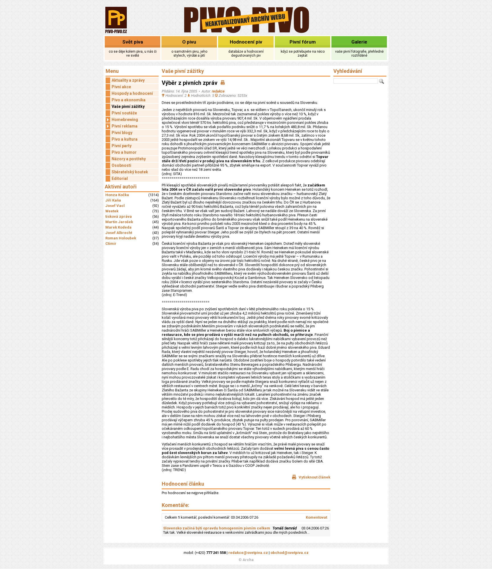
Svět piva (132, 42)
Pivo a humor (124, 152)
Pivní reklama (125, 126)
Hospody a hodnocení (132, 93)
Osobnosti (121, 165)
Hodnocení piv (246, 42)
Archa (248, 560)
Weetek (111, 211)
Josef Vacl (115, 206)
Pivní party (122, 145)
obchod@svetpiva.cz (289, 552)
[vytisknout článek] (222, 82)
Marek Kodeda (118, 227)
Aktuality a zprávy (128, 80)
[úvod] (116, 34)
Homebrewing (125, 119)
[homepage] (246, 32)
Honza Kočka (117, 195)
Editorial (120, 178)
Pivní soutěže (124, 113)
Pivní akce (121, 87)
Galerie (359, 42)
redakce (218, 91)
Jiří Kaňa (113, 200)
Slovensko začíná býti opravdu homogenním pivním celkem (216, 528)
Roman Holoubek (120, 238)
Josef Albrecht (118, 233)
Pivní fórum (303, 42)
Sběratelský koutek (130, 172)
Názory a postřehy (129, 159)
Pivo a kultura (125, 139)
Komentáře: (175, 505)
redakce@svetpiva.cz (248, 552)
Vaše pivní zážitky (128, 106)
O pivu (189, 42)
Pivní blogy (122, 132)
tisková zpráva (118, 216)
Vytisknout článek (314, 477)
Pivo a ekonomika (128, 100)
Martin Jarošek (119, 222)
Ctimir (110, 243)
